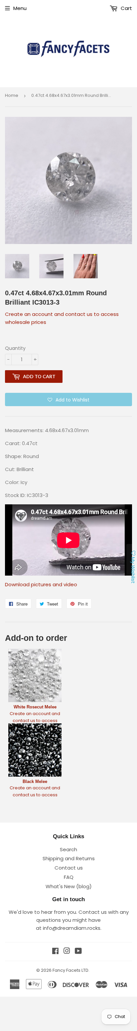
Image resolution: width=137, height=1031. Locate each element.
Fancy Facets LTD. (71, 970)
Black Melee (35, 781)
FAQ (68, 877)
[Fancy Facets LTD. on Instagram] (67, 951)
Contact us (69, 867)
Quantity (15, 348)
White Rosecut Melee (35, 706)
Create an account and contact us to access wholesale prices (35, 720)
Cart (125, 8)
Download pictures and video (41, 584)
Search (68, 849)
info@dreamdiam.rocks (71, 927)
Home (11, 95)
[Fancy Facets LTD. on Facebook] (55, 951)
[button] (68, 399)
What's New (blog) (69, 886)
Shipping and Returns (69, 858)
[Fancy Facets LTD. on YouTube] (78, 951)
